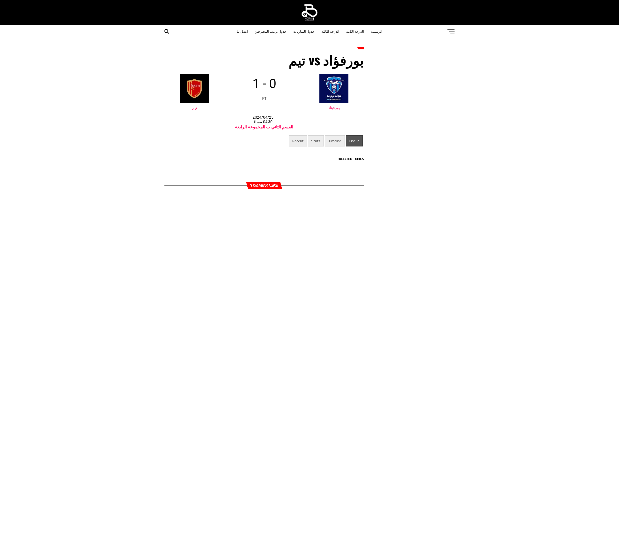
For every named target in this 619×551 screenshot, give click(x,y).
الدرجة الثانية (355, 31)
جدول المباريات (304, 31)
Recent (298, 141)
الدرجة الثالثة (330, 31)
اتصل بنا (242, 31)
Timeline (335, 141)
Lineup (354, 141)
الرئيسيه (376, 31)
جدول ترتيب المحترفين (271, 31)
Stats (316, 141)
